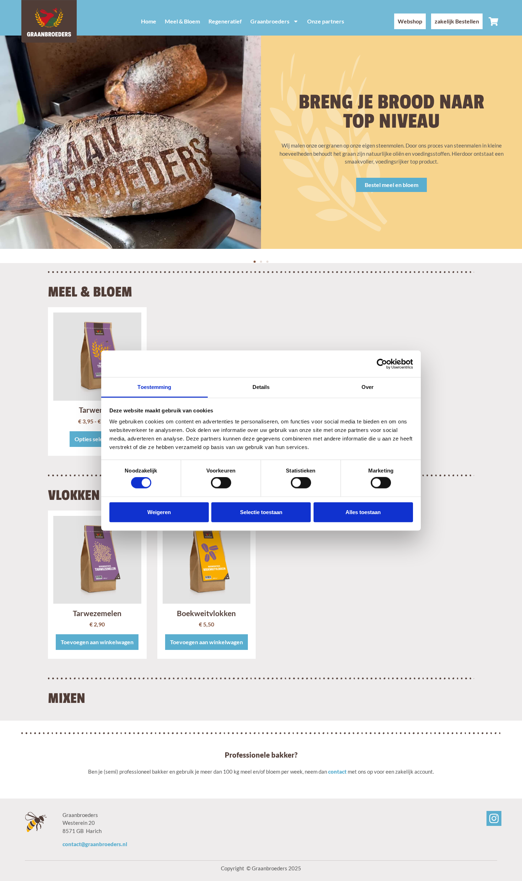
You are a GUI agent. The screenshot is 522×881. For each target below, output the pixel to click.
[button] (255, 262)
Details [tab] (261, 387)
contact (337, 771)
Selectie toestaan (261, 512)
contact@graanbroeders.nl (94, 844)
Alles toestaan (363, 512)
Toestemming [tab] (154, 387)
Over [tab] (367, 387)
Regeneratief (225, 21)
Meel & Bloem (182, 21)
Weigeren (159, 512)
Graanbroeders (269, 21)
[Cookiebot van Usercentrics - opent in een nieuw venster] (382, 363)
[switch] (221, 482)
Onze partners (325, 21)
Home (148, 21)
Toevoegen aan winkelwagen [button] (97, 642)
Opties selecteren (97, 439)
